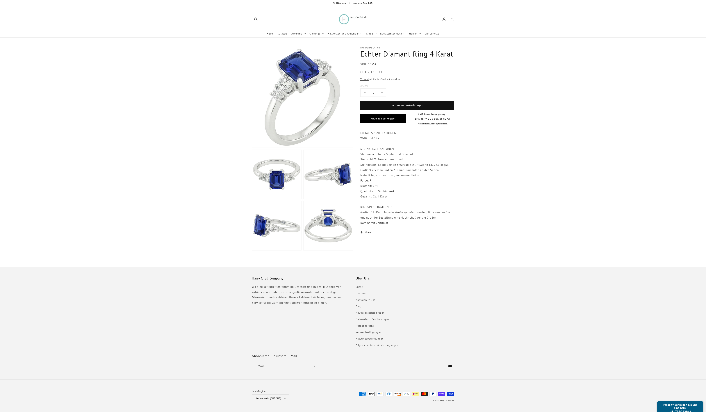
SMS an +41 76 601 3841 (430, 118)
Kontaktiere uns (365, 300)
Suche (359, 286)
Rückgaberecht (365, 325)
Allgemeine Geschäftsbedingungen (377, 345)
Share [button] (368, 232)
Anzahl (364, 85)
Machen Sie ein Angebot (383, 118)
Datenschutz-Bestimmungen (373, 319)
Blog (358, 306)
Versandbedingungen (369, 332)
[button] (256, 19)
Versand (364, 79)
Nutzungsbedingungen (370, 338)
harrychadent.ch (447, 401)
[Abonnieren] (314, 366)
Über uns (361, 293)
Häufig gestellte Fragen (370, 312)
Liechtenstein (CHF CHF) (268, 398)
